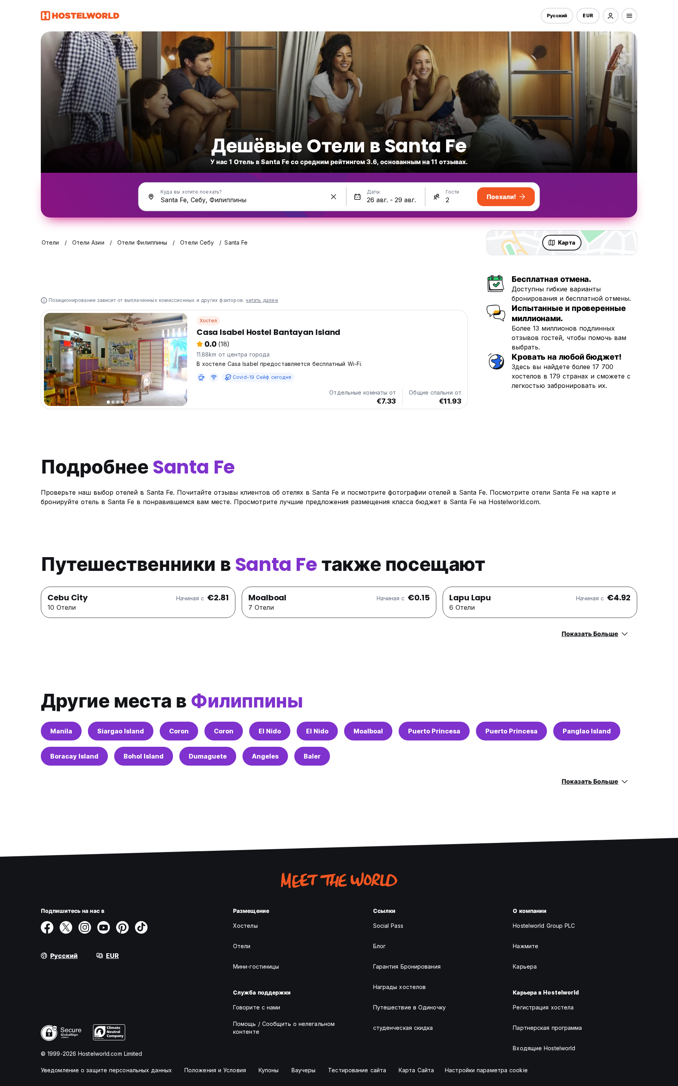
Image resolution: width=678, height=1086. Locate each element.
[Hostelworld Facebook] (47, 927)
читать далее (262, 300)
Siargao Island (120, 731)
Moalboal (368, 731)
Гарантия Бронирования (407, 966)
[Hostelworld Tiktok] (141, 927)
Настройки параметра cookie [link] (486, 1070)
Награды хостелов (399, 987)
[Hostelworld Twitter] (66, 927)
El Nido (270, 731)
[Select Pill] (610, 16)
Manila (61, 731)
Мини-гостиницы (256, 966)
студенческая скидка (403, 1027)
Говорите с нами (257, 1007)
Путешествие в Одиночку (409, 1007)
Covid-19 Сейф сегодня (262, 377)
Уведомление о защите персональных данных (106, 1070)
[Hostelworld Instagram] (84, 927)
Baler (312, 756)
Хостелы (245, 925)
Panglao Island (587, 731)
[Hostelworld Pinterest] (122, 927)
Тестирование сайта (357, 1070)
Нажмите (525, 946)
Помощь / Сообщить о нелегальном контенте (284, 1027)
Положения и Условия (215, 1070)
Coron (179, 731)
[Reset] (333, 196)
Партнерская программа (547, 1027)
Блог (379, 946)
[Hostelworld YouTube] (103, 927)
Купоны (269, 1070)
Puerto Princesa (434, 731)
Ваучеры (304, 1070)
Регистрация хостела (543, 1007)
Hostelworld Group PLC (544, 925)
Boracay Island (74, 756)
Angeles (265, 756)
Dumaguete (208, 756)
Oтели (242, 946)
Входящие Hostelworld (544, 1048)
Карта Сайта (416, 1070)
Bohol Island (144, 756)
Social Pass (388, 925)
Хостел (208, 321)
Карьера (525, 966)
